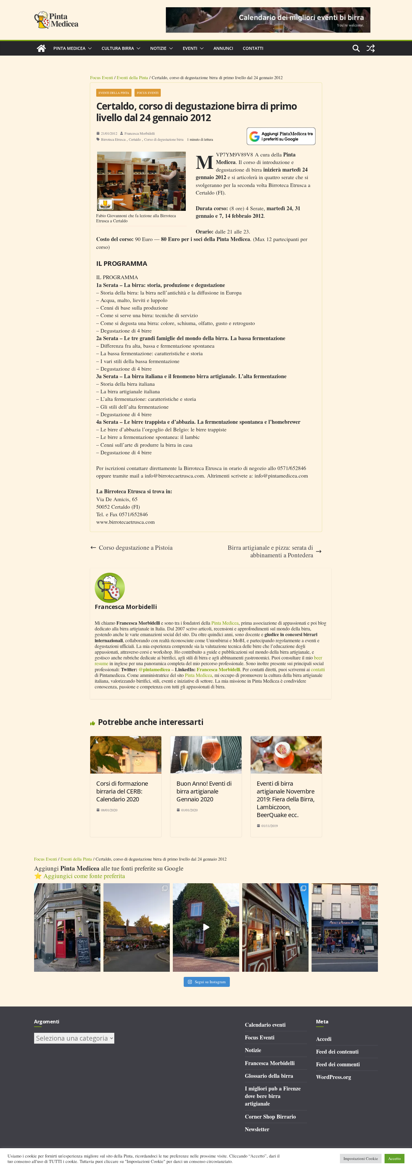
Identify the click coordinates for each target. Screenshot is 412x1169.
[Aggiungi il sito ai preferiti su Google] (281, 136)
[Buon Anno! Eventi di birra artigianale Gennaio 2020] (206, 740)
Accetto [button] (394, 1158)
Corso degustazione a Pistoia (136, 547)
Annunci (223, 48)
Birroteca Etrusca (113, 139)
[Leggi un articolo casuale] (370, 48)
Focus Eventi (101, 77)
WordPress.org (333, 1077)
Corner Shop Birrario (270, 1116)
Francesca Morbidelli (140, 133)
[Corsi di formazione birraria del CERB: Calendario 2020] (125, 740)
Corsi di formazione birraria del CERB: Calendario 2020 (122, 791)
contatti (318, 669)
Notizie (158, 48)
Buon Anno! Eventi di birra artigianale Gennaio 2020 (203, 791)
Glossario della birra (269, 1076)
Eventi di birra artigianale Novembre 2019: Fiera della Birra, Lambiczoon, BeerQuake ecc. (285, 799)
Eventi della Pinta (132, 77)
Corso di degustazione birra (163, 139)
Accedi (323, 1039)
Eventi (190, 48)
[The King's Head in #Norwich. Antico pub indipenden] (275, 927)
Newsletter (257, 1129)
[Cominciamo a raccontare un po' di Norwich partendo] (345, 927)
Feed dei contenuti (337, 1051)
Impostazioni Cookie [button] (361, 1158)
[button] (88, 48)
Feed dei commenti (338, 1064)
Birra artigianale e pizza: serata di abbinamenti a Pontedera (270, 551)
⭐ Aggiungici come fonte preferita (79, 875)
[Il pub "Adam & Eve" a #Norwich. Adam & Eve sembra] (136, 927)
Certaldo (135, 139)
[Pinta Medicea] (41, 48)
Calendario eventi (265, 1025)
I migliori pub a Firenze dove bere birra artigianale (273, 1095)
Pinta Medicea (69, 48)
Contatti (253, 48)
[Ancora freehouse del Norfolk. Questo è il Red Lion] (67, 927)
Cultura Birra (118, 48)
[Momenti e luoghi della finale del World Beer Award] (206, 927)
